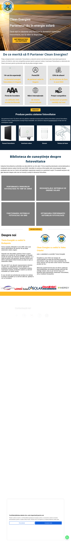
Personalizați (22, 523)
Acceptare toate (48, 523)
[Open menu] (68, 7)
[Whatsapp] (67, 537)
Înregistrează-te (52, 120)
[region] (35, 519)
